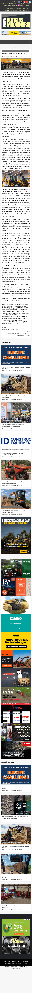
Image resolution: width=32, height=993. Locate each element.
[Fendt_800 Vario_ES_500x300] (16, 568)
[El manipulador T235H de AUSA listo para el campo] (16, 864)
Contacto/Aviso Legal (15, 8)
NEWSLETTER (4, 3)
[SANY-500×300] (16, 750)
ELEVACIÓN (10, 872)
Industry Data (25, 8)
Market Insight (25, 10)
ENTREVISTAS (7, 6)
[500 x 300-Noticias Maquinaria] (16, 927)
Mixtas (12, 318)
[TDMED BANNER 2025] (16, 713)
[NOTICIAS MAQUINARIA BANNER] (16, 695)
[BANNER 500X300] (16, 945)
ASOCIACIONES (13, 3)
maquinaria (5, 311)
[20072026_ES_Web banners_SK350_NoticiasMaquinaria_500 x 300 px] (16, 623)
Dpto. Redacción (7, 56)
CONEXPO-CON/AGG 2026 (8, 420)
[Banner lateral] (16, 677)
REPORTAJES (15, 6)
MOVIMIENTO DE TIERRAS (16, 51)
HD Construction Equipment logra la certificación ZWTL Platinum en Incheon (14, 454)
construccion (8, 304)
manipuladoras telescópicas (9, 309)
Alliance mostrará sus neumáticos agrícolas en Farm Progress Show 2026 (15, 817)
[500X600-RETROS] (16, 535)
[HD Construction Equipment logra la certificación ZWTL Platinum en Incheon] (16, 441)
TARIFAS (7, 8)
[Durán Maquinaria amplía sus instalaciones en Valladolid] (16, 894)
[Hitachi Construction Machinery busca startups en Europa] (16, 355)
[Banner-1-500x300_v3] (16, 659)
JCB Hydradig (13, 308)
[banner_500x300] (16, 586)
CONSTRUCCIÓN (6, 51)
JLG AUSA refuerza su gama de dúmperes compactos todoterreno (14, 482)
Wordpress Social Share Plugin (12, 966)
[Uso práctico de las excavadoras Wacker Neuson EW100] (16, 384)
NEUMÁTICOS (11, 812)
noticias (4, 320)
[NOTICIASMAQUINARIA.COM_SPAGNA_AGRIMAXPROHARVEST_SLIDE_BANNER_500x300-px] (16, 604)
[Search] (29, 42)
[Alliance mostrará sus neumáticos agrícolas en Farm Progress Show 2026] (16, 805)
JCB (23, 306)
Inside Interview (8, 10)
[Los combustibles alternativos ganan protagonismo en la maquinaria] (16, 412)
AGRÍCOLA (5, 812)
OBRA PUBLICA (26, 51)
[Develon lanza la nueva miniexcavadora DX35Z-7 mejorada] (16, 499)
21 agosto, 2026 (15, 370)
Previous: (10, 328)
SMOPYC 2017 (14, 323)
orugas (21, 322)
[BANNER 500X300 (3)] (16, 732)
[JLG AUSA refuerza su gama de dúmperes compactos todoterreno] (16, 470)
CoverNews (15, 963)
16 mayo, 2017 (16, 56)
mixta (22, 316)
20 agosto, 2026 (15, 485)
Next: (18, 333)
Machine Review (17, 10)
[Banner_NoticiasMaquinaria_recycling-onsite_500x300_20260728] (16, 641)
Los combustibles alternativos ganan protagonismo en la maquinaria (13, 425)
